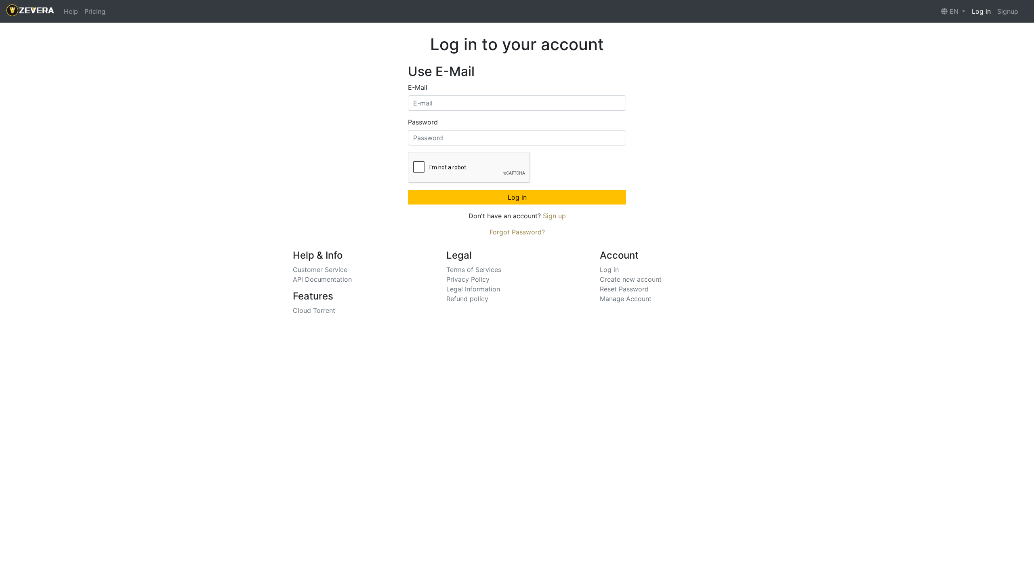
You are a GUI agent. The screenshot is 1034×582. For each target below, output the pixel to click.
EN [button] (954, 11)
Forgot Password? (517, 232)
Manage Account (626, 299)
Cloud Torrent (314, 310)
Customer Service (320, 270)
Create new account (631, 279)
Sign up (554, 216)
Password (423, 122)
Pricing (94, 11)
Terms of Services (473, 270)
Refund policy (467, 299)
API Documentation (322, 279)
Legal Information (473, 289)
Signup (1007, 11)
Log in (981, 11)
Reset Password (624, 289)
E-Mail (417, 87)
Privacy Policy (468, 279)
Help (71, 11)
